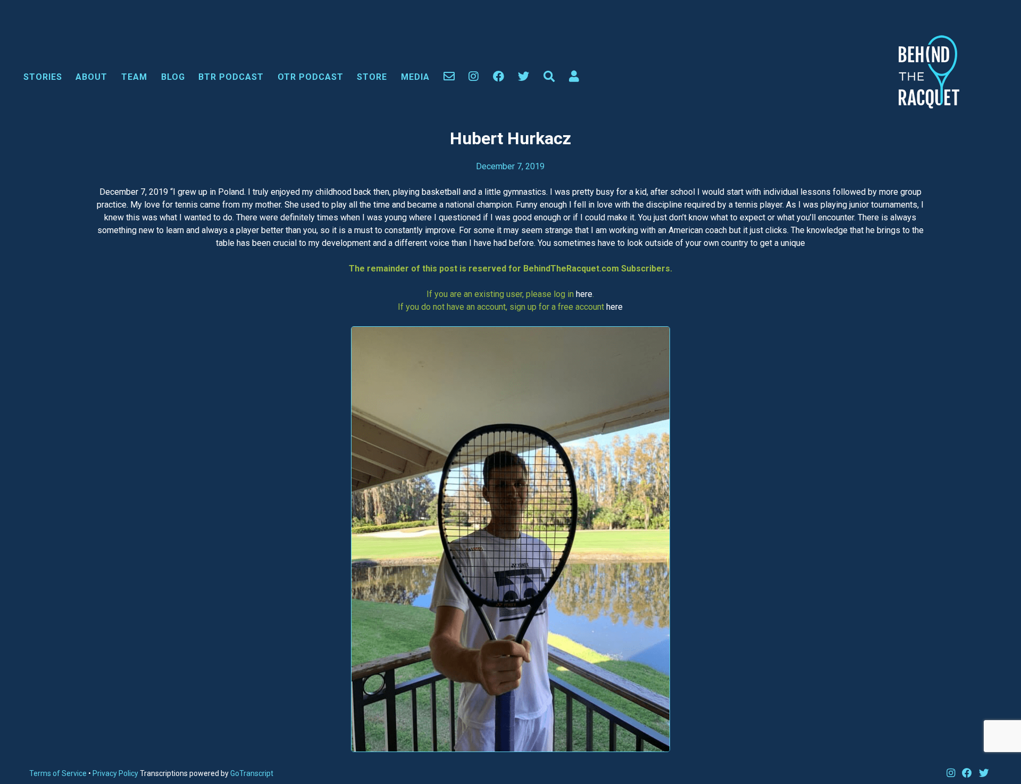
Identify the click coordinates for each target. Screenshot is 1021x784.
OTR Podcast (311, 77)
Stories (42, 77)
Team (134, 77)
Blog (173, 77)
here (584, 294)
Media (415, 77)
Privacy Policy (116, 773)
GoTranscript (251, 773)
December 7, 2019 (510, 166)
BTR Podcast (231, 77)
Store (372, 77)
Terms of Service (58, 773)
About (91, 77)
